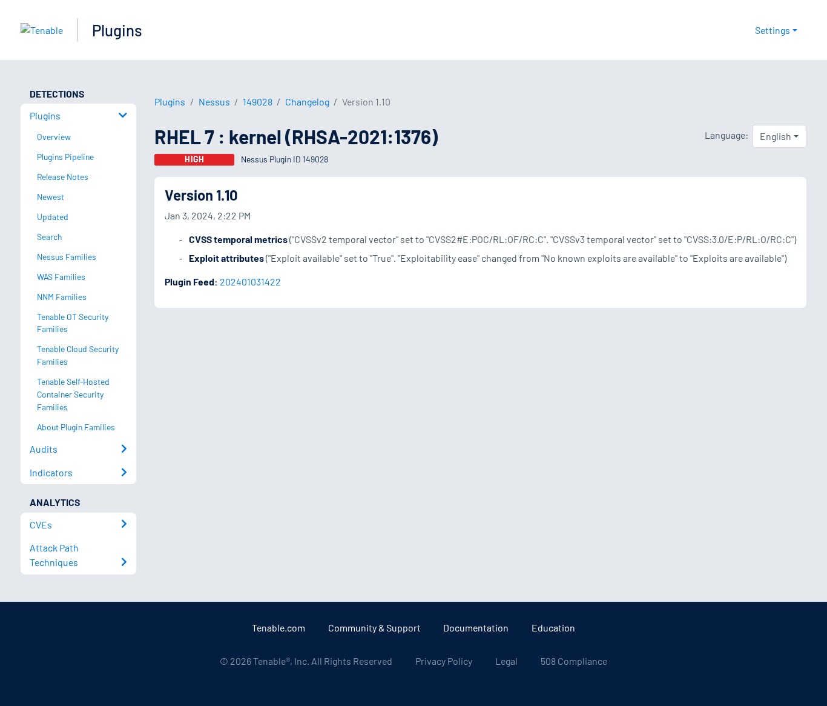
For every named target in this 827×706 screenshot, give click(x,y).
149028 (257, 101)
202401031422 (250, 281)
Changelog (307, 101)
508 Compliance (574, 661)
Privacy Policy (443, 661)
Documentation (476, 627)
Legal (506, 661)
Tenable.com (278, 627)
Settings (772, 30)
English (775, 136)
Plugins (117, 30)
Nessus (214, 101)
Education (553, 627)
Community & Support (374, 627)
